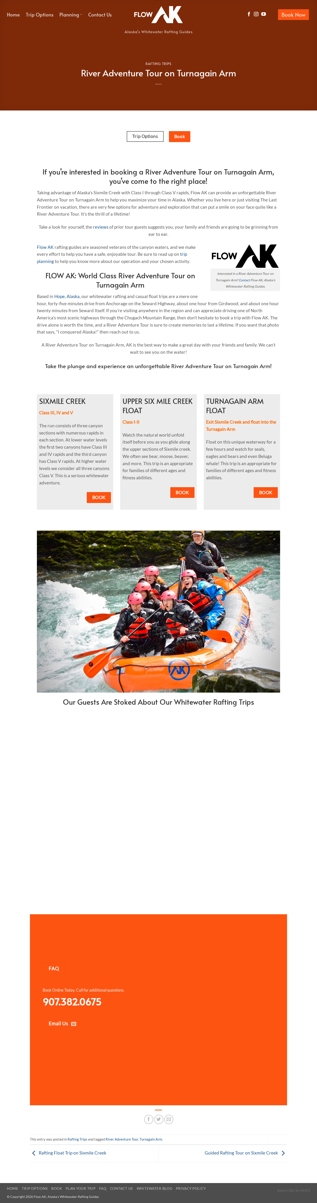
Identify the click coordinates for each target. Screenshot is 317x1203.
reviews (100, 227)
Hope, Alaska (67, 296)
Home (13, 14)
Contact (244, 280)
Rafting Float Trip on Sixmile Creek (72, 1152)
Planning (69, 14)
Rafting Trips (158, 63)
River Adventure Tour (122, 1139)
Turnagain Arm (150, 1139)
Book (56, 1188)
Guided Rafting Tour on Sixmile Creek (242, 1152)
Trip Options (39, 14)
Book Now (293, 14)
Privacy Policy (191, 1188)
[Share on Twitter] (158, 1119)
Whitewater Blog (154, 1188)
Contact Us (100, 14)
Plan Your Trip (80, 1188)
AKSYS (305, 1190)
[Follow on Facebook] (249, 14)
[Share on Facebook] (148, 1119)
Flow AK (45, 247)
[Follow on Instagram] (256, 14)
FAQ (102, 1188)
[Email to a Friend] (169, 1119)
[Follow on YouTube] (263, 14)
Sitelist (282, 1190)
